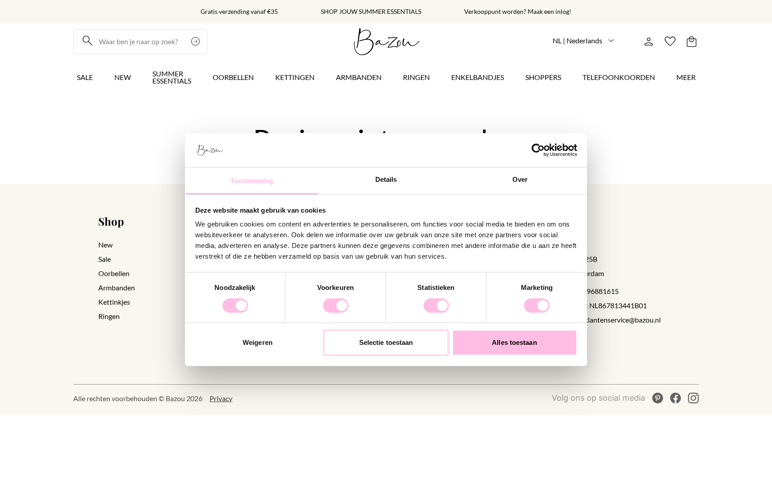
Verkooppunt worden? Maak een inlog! (517, 11)
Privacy (221, 398)
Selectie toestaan (386, 342)
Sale (85, 77)
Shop (111, 221)
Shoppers (543, 77)
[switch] (335, 305)
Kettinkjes (114, 302)
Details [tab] (386, 179)
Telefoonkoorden (619, 77)
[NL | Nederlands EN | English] (583, 40)
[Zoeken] (196, 41)
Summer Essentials (171, 77)
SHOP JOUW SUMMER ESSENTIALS (371, 11)
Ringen (416, 77)
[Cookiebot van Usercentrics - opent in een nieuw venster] (538, 150)
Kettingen (295, 77)
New (122, 77)
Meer (686, 77)
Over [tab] (520, 179)
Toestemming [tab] (252, 181)
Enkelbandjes (477, 77)
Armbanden (359, 77)
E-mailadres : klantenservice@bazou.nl (602, 319)
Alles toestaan (514, 342)
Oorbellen (233, 77)
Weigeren (258, 342)
